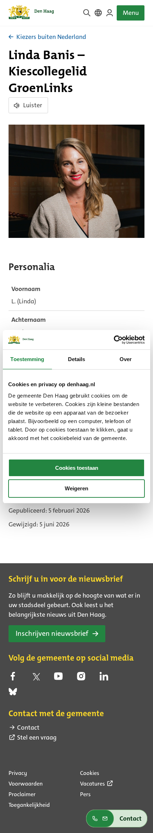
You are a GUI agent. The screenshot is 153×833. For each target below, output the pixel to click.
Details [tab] (76, 359)
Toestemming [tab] (27, 359)
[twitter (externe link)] (35, 678)
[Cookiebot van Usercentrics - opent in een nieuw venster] (114, 339)
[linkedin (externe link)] (104, 678)
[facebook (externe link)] (13, 678)
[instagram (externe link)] (81, 678)
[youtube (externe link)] (58, 678)
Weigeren (76, 488)
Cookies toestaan (76, 468)
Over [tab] (126, 359)
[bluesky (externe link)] (13, 694)
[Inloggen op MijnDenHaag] (109, 12)
